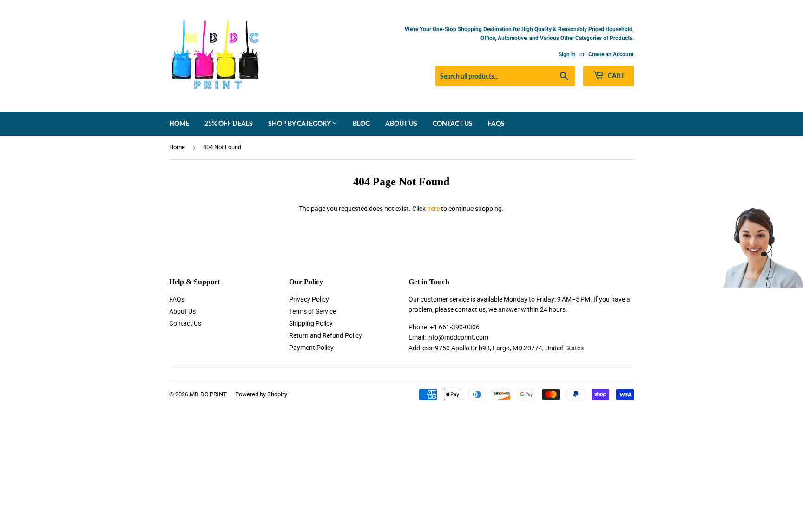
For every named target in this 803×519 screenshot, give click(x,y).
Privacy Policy (309, 299)
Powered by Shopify (261, 394)
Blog (361, 123)
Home (179, 123)
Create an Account (611, 54)
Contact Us (453, 123)
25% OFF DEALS (228, 123)
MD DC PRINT (208, 394)
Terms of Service (312, 311)
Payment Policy (311, 347)
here (433, 208)
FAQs (496, 123)
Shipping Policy (311, 323)
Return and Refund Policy (325, 335)
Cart (615, 75)
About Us (401, 123)
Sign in (567, 54)
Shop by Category (300, 123)
